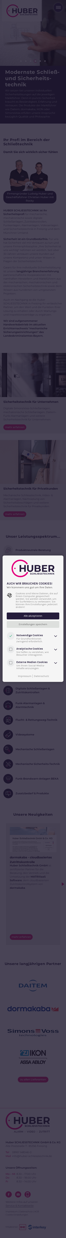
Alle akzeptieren (33, 615)
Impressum (24, 676)
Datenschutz (41, 676)
